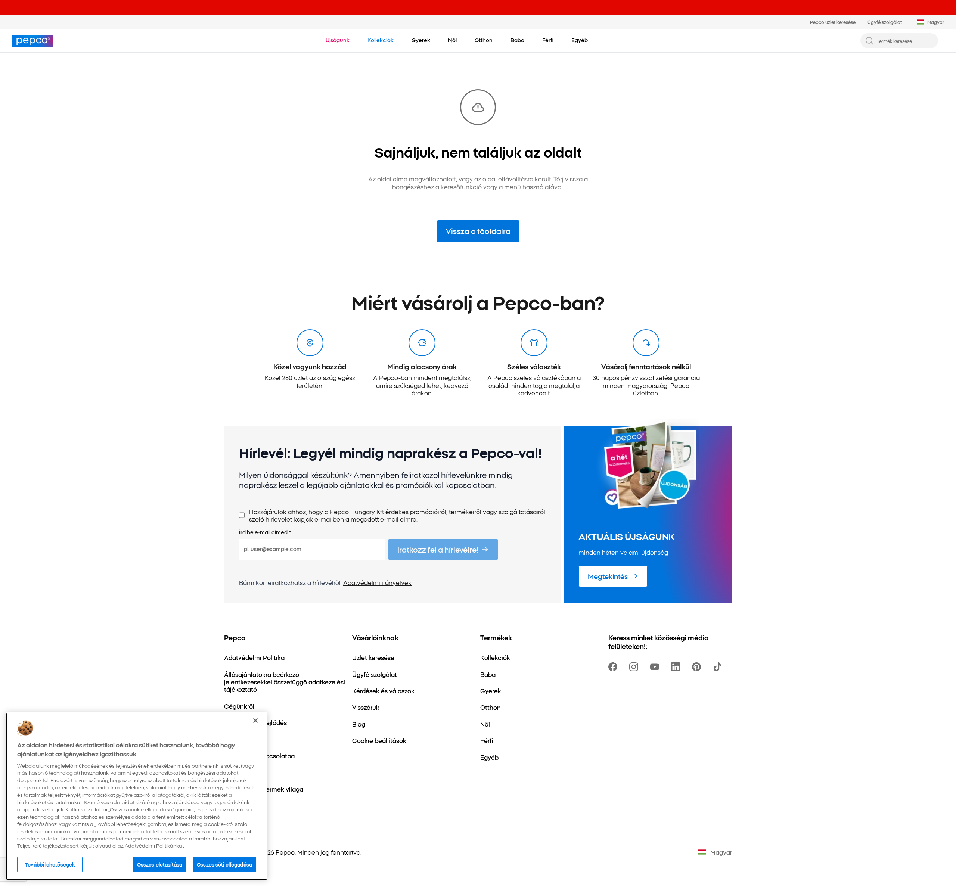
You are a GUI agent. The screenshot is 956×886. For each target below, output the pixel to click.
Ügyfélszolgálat (884, 22)
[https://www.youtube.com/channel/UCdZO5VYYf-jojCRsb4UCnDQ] (656, 666)
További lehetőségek (50, 864)
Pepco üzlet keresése (833, 22)
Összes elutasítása (159, 864)
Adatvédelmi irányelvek (377, 582)
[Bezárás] (255, 720)
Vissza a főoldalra (478, 231)
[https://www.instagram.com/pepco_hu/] (635, 666)
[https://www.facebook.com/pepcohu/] (614, 666)
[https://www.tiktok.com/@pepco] (719, 666)
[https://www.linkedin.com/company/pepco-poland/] (677, 666)
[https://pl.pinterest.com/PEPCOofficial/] (698, 666)
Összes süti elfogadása (224, 864)
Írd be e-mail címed (265, 532)
